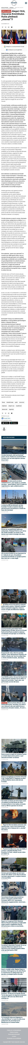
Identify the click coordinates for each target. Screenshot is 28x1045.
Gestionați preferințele (14, 1034)
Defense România (4, 7)
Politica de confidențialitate (14, 1030)
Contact (14, 1036)
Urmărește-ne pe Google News (15, 49)
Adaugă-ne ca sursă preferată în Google (15, 46)
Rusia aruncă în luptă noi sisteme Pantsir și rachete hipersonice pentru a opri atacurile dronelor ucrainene (14, 755)
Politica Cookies (14, 1032)
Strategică (11, 7)
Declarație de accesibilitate (14, 1038)
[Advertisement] (14, 575)
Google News (7, 418)
